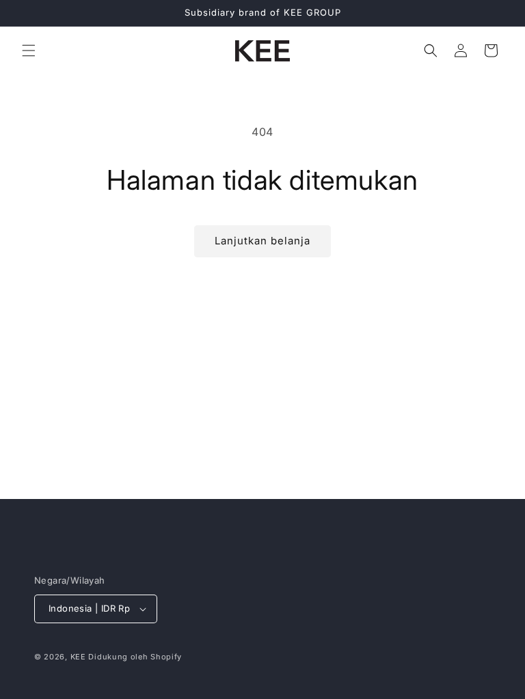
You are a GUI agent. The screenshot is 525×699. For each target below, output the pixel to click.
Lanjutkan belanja (262, 240)
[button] (29, 50)
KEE (78, 656)
